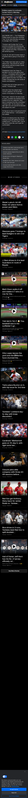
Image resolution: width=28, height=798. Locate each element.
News (15, 5)
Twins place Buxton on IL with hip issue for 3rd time (13, 386)
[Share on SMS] (23, 137)
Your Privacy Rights (14, 796)
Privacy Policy (15, 786)
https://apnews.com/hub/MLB (16, 132)
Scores (10, 5)
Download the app (21, 2)
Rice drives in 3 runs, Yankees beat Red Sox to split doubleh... (13, 529)
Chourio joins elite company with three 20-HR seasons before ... (13, 472)
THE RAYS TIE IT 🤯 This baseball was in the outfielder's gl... (13, 323)
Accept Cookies (14, 789)
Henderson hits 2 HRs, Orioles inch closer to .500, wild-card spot (13, 161)
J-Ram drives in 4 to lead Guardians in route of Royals (13, 262)
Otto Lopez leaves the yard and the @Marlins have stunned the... (12, 355)
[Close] (24, 771)
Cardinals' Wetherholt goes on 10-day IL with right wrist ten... (12, 443)
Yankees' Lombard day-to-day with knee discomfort (13, 414)
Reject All (14, 792)
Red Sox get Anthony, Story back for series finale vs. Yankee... (12, 500)
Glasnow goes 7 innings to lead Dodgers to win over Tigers (14, 233)
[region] (14, 784)
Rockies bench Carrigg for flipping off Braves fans (12, 157)
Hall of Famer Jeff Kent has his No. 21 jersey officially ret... (12, 558)
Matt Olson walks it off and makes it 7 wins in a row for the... (12, 291)
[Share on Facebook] (12, 137)
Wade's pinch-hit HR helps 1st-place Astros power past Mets (12, 204)
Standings (22, 5)
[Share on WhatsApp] (16, 137)
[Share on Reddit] (8, 137)
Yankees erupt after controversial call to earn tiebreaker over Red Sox (13, 148)
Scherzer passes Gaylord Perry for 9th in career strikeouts (13, 152)
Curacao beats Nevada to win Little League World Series (12, 165)
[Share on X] (5, 137)
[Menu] (2, 2)
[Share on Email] (19, 137)
